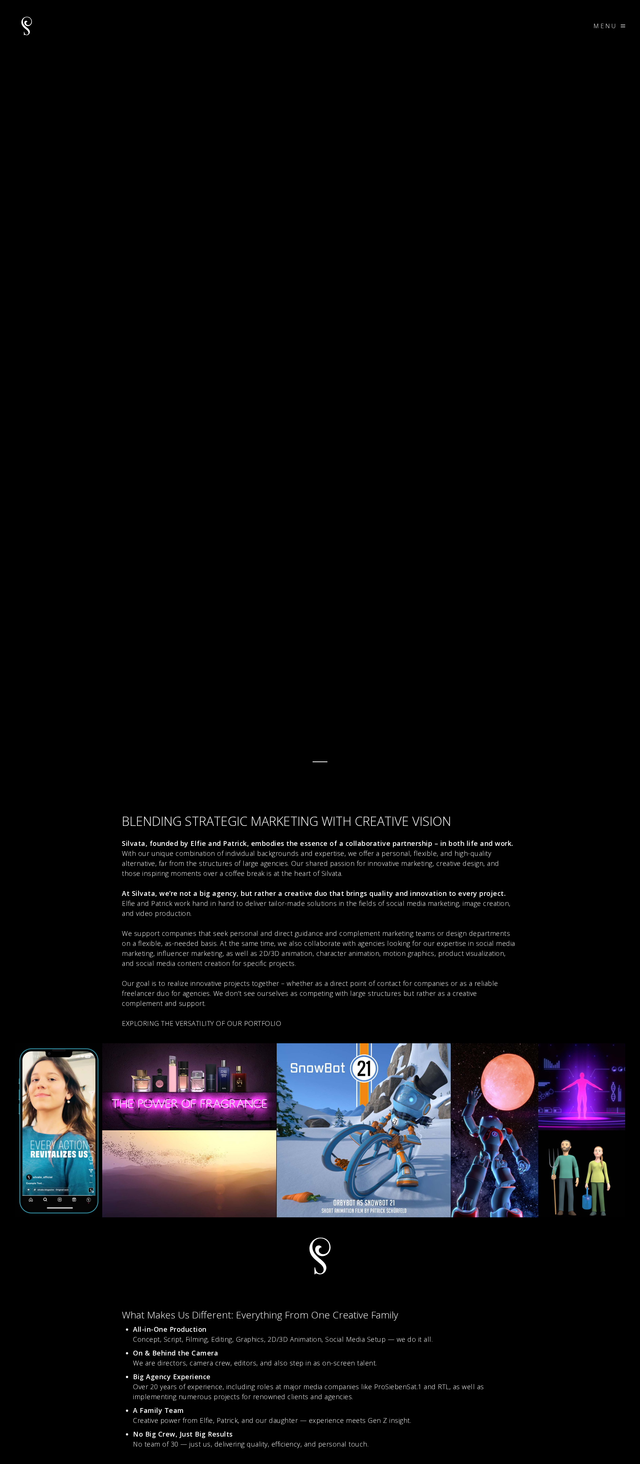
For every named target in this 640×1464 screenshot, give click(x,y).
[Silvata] (27, 26)
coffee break (245, 873)
